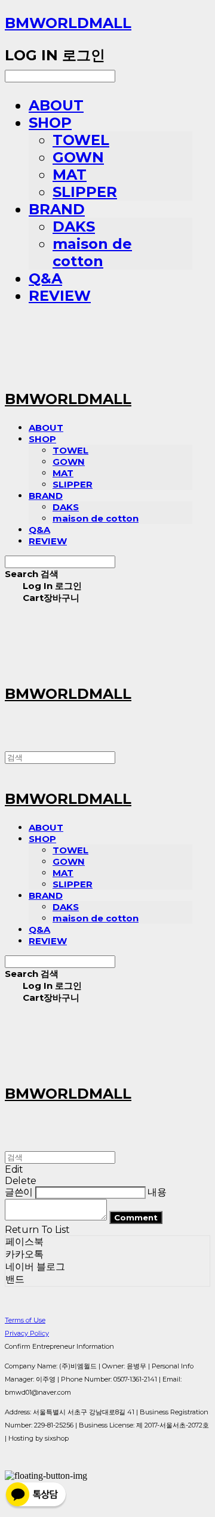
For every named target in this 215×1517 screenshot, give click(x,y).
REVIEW (60, 295)
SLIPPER (85, 192)
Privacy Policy (27, 1333)
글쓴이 (19, 1192)
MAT (70, 174)
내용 (157, 1192)
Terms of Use (25, 1320)
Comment (136, 1217)
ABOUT (56, 105)
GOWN (78, 157)
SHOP (50, 122)
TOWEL (81, 140)
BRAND (57, 209)
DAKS (74, 226)
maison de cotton (92, 252)
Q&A (45, 278)
